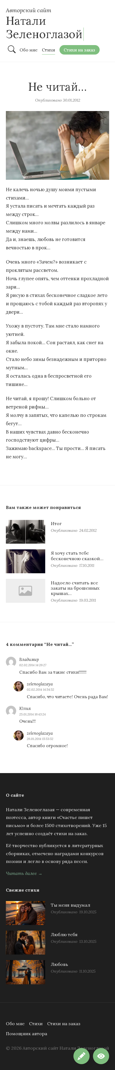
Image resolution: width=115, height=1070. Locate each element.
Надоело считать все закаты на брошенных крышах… (75, 588)
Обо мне (15, 1023)
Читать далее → (24, 873)
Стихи (36, 1023)
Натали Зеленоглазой (44, 27)
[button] (101, 1056)
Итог (56, 523)
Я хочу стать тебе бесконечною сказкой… (77, 555)
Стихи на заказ (63, 1023)
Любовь (59, 964)
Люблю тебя (64, 934)
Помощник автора (26, 1033)
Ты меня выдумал (70, 905)
